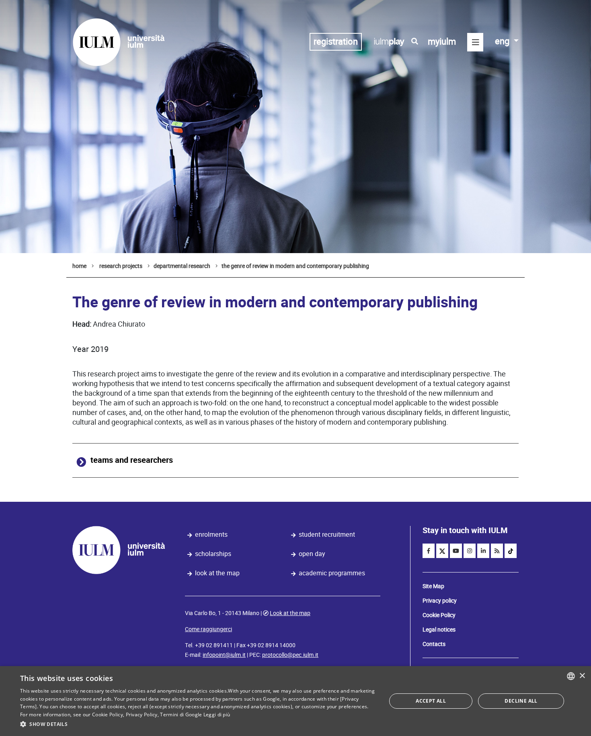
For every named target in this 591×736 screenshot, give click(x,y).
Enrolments (211, 534)
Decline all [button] (521, 700)
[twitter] (442, 551)
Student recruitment (327, 534)
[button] (198, 724)
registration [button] (336, 41)
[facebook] (429, 551)
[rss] (497, 551)
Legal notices (439, 630)
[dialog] (295, 701)
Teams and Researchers (131, 460)
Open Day (312, 553)
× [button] (582, 676)
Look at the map (217, 573)
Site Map (433, 586)
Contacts (434, 644)
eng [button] (503, 41)
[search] (414, 41)
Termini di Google (181, 714)
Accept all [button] (431, 700)
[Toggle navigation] (475, 42)
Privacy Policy (142, 714)
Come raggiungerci (208, 629)
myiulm (442, 41)
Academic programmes (332, 573)
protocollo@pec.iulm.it (290, 655)
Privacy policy (440, 601)
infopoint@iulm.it (224, 655)
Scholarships (213, 553)
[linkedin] (483, 551)
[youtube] (456, 551)
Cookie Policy (439, 615)
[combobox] (571, 676)
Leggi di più (216, 714)
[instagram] (470, 551)
